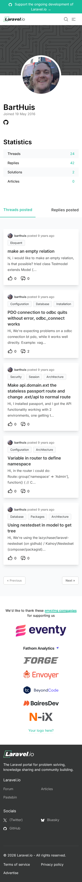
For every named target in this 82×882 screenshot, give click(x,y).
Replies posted (65, 210)
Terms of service (16, 864)
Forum (8, 789)
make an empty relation (31, 251)
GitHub (14, 828)
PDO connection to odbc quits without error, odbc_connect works (37, 318)
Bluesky (52, 820)
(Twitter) (15, 820)
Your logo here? (41, 730)
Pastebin (10, 797)
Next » (70, 580)
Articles (47, 789)
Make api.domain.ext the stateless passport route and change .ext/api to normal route (39, 391)
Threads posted (17, 209)
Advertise (10, 873)
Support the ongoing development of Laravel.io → (43, 6)
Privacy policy (52, 864)
